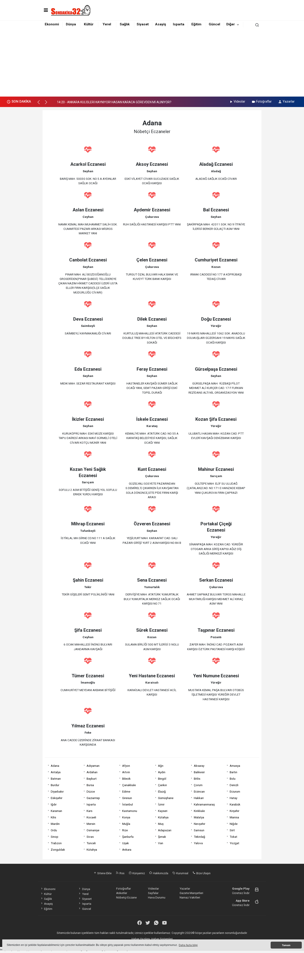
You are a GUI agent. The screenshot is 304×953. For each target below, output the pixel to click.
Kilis (53, 817)
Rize (125, 830)
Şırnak (162, 836)
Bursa (90, 785)
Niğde (233, 824)
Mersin (91, 824)
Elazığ (162, 791)
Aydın (161, 772)
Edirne (126, 791)
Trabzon (56, 843)
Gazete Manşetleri (191, 893)
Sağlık (125, 24)
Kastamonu (129, 811)
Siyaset (143, 24)
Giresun (127, 798)
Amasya (235, 765)
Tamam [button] (286, 945)
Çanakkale (129, 785)
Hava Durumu (156, 897)
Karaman (56, 811)
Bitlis (197, 778)
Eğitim (196, 24)
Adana (55, 765)
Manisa (234, 817)
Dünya (71, 24)
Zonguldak (58, 849)
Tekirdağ (199, 836)
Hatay (233, 798)
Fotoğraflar (264, 101)
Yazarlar (289, 101)
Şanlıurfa (128, 836)
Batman (56, 778)
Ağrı (160, 765)
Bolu (232, 778)
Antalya (56, 772)
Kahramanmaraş (204, 804)
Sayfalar (153, 893)
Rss (121, 873)
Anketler (121, 893)
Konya (126, 817)
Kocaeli (91, 817)
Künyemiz (138, 873)
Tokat (233, 836)
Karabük (235, 804)
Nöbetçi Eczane (126, 897)
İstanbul (127, 804)
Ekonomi (52, 24)
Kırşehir (234, 811)
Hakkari (199, 798)
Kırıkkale (199, 811)
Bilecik (126, 778)
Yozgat (234, 843)
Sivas (90, 836)
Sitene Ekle (104, 873)
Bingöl (162, 778)
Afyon (126, 765)
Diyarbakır (57, 791)
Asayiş (160, 24)
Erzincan (199, 791)
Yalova (198, 843)
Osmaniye (93, 830)
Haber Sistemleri (162, 939)
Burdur (55, 785)
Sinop (54, 836)
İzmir (161, 804)
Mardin (55, 824)
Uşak (125, 843)
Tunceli (91, 843)
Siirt (232, 830)
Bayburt (92, 778)
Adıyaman (93, 765)
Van (160, 843)
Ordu (54, 830)
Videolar (239, 101)
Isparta (178, 24)
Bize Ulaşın (203, 873)
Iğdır (54, 804)
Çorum (198, 785)
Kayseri (162, 811)
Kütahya (163, 817)
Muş (161, 824)
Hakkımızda (160, 873)
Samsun (199, 830)
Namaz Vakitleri (190, 897)
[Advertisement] (152, 63)
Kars (89, 811)
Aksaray (199, 765)
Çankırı (162, 785)
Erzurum (235, 791)
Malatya (199, 817)
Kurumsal (182, 873)
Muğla (126, 824)
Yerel (107, 24)
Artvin (126, 772)
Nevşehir (199, 824)
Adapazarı (164, 830)
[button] (41, 104)
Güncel (214, 24)
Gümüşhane (165, 798)
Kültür (88, 24)
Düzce (91, 791)
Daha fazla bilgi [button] (188, 945)
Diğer (230, 24)
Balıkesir (199, 772)
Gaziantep (93, 798)
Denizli (234, 785)
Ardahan (92, 772)
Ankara (126, 849)
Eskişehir (56, 798)
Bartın (233, 772)
